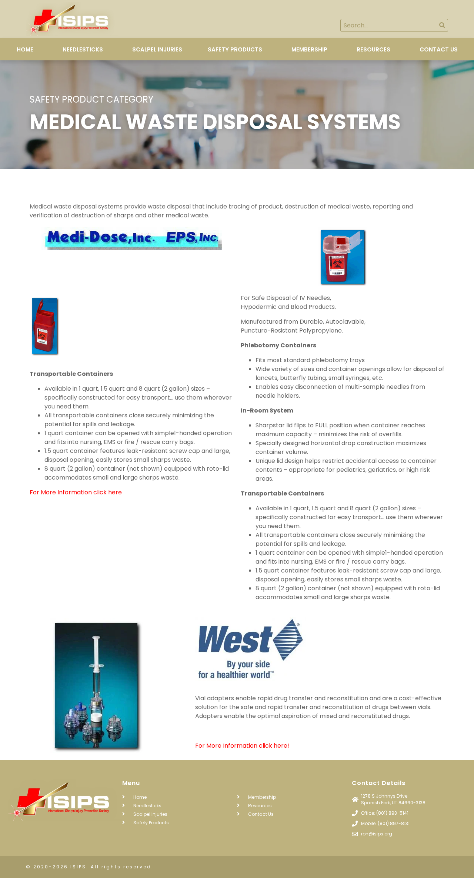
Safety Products (235, 49)
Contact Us (439, 49)
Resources (373, 49)
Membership (309, 49)
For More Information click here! (242, 745)
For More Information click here (76, 492)
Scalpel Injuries (157, 49)
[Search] (442, 25)
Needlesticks (83, 49)
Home (25, 49)
